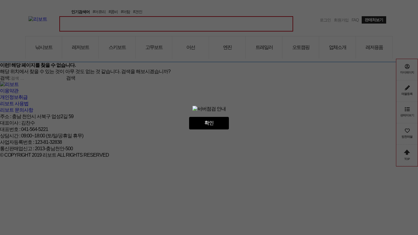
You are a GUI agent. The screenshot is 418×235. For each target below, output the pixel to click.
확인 (209, 122)
